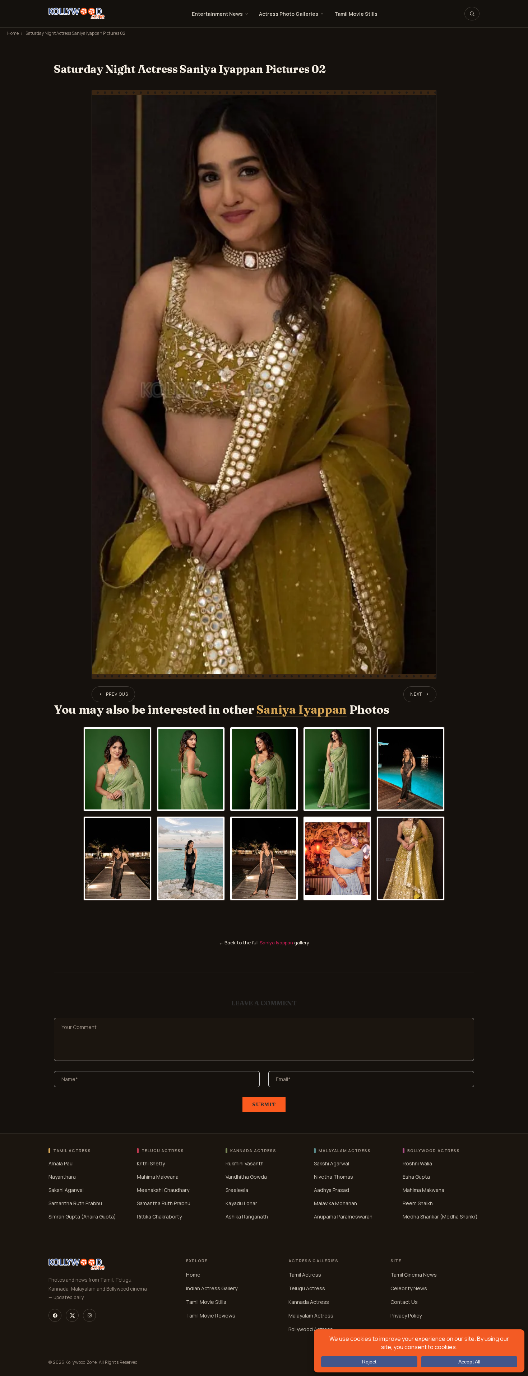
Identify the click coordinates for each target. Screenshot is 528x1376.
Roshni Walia (417, 1163)
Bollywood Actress (310, 1329)
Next (416, 694)
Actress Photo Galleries (288, 13)
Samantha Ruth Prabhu (75, 1202)
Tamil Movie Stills (356, 13)
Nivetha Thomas (333, 1176)
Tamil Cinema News (413, 1274)
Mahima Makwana (158, 1176)
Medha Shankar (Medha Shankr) (440, 1216)
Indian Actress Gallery (211, 1288)
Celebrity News (408, 1288)
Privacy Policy (406, 1315)
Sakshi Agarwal (66, 1189)
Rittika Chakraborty (159, 1216)
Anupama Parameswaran (343, 1216)
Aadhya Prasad (331, 1189)
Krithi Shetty (151, 1163)
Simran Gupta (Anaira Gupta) (82, 1216)
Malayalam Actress (310, 1315)
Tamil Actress (304, 1274)
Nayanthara (62, 1176)
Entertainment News (217, 13)
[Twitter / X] (72, 1315)
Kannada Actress (308, 1301)
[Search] (472, 13)
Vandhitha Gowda (246, 1176)
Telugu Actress (306, 1288)
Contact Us (404, 1301)
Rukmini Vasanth (245, 1163)
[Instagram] (89, 1315)
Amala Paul (61, 1163)
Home (13, 33)
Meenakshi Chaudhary (163, 1189)
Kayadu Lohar (241, 1202)
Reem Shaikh (418, 1202)
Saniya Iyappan (301, 710)
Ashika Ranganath (247, 1216)
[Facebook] (54, 1315)
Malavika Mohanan (335, 1202)
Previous (117, 694)
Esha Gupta (416, 1176)
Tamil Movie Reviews (210, 1315)
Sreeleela (237, 1189)
